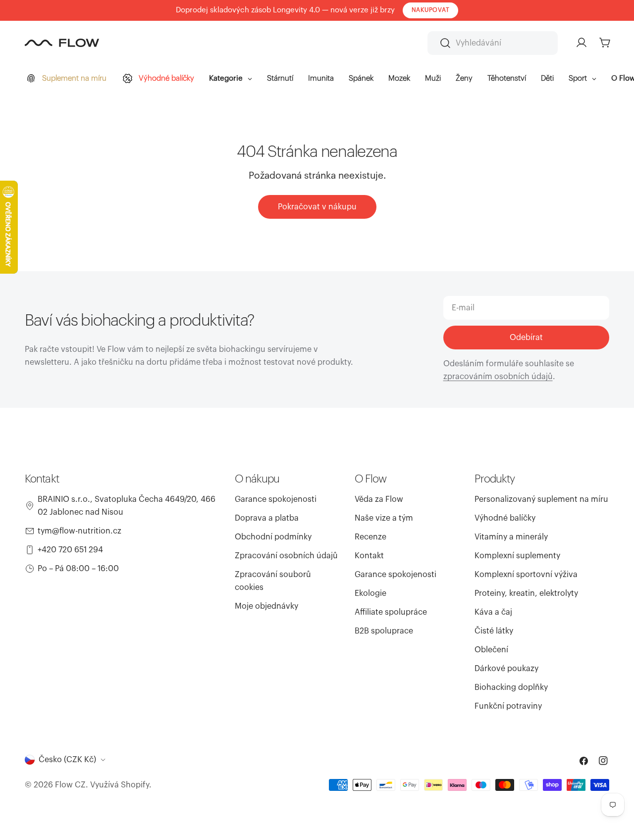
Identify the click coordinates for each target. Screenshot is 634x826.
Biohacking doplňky (511, 687)
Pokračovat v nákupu (317, 207)
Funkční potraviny (508, 706)
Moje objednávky (266, 606)
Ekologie (370, 593)
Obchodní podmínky (273, 537)
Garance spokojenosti (276, 499)
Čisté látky (494, 631)
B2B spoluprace (384, 631)
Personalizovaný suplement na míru (541, 499)
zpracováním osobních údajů (498, 377)
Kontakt (369, 556)
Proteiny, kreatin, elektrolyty (526, 593)
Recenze (370, 537)
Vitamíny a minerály (511, 537)
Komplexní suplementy (517, 556)
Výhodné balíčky (505, 518)
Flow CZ (70, 785)
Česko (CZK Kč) (67, 760)
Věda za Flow (379, 499)
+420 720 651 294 (70, 550)
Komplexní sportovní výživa (526, 575)
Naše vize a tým (384, 518)
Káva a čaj (493, 612)
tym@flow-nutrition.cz (79, 531)
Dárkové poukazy (506, 669)
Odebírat (526, 337)
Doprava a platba (267, 518)
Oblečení (491, 650)
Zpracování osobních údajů (286, 556)
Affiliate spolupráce (391, 612)
